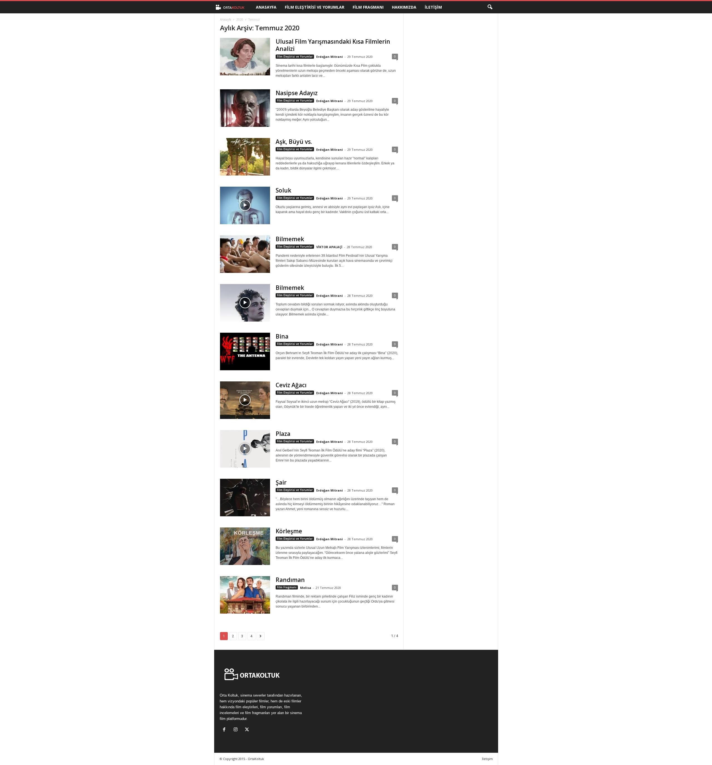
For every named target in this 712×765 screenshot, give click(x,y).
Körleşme (289, 531)
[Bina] (245, 351)
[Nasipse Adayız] (245, 108)
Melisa (305, 588)
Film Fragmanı (368, 7)
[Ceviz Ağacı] (245, 400)
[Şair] (245, 497)
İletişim (433, 7)
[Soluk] (245, 205)
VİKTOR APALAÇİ (329, 247)
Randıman (290, 580)
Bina (282, 336)
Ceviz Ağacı (291, 385)
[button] (490, 7)
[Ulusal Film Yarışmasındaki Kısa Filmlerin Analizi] (245, 56)
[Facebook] (225, 730)
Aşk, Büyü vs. (294, 141)
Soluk (283, 190)
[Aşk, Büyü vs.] (245, 157)
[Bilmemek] (245, 254)
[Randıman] (245, 595)
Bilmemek (290, 239)
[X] (248, 730)
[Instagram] (237, 730)
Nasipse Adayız (297, 93)
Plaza (283, 434)
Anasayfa (266, 7)
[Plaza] (245, 449)
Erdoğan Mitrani (329, 57)
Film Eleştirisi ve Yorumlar (314, 7)
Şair (281, 482)
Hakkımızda (404, 7)
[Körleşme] (245, 546)
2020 (239, 19)
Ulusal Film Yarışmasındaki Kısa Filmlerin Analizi (333, 45)
